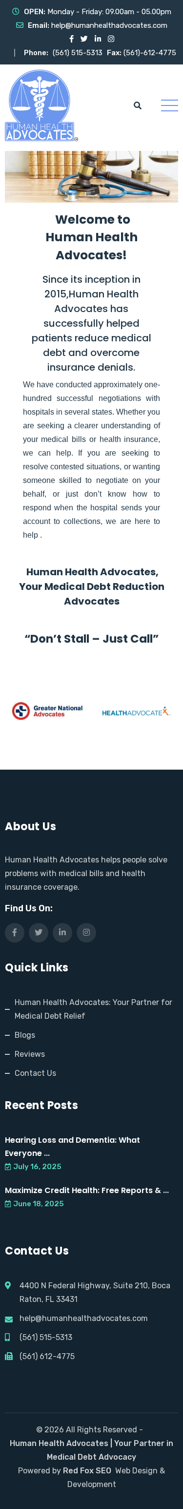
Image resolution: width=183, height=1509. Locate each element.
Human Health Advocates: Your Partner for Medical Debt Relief (93, 1009)
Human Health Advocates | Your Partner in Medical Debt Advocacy (91, 1450)
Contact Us (35, 1073)
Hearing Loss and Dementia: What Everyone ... (72, 1146)
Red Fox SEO (87, 1470)
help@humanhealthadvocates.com (109, 25)
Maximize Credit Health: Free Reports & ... (87, 1190)
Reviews (30, 1054)
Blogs (25, 1035)
